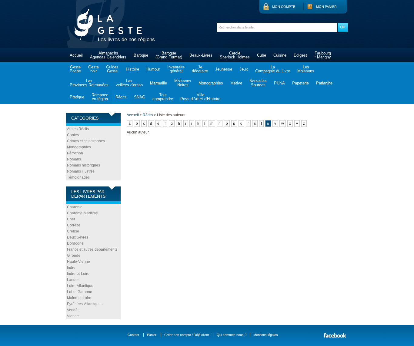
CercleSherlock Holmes (235, 55)
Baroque (141, 55)
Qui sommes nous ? (231, 335)
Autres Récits (78, 129)
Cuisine (279, 55)
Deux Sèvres (77, 237)
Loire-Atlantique (80, 286)
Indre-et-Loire (78, 274)
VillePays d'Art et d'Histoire (200, 97)
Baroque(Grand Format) (168, 55)
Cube (261, 55)
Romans (74, 159)
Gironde (73, 255)
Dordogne (75, 243)
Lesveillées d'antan (129, 83)
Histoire (132, 69)
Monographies (211, 83)
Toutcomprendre (162, 97)
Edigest (300, 55)
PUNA (279, 83)
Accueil (76, 55)
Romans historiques (83, 165)
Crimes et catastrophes (86, 141)
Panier (151, 335)
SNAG (139, 97)
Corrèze (73, 225)
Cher (71, 219)
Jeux (243, 69)
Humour (153, 69)
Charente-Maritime (82, 213)
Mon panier (326, 6)
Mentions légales (265, 335)
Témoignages (78, 177)
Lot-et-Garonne (79, 292)
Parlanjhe (324, 83)
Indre (71, 267)
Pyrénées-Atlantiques (84, 304)
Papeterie (300, 83)
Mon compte (283, 6)
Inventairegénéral (176, 69)
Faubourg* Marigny (322, 55)
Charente (74, 207)
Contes (73, 135)
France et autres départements (92, 249)
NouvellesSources (258, 83)
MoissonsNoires (182, 83)
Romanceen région (100, 97)
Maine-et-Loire (79, 298)
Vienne (73, 316)
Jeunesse (223, 69)
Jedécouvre (200, 69)
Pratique (77, 97)
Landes (73, 280)
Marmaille (158, 83)
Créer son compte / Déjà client (186, 335)
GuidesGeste (112, 69)
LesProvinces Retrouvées (89, 83)
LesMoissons (305, 69)
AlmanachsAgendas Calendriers (108, 55)
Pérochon (75, 153)
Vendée (73, 310)
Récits (121, 97)
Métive (236, 83)
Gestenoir (93, 69)
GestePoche (75, 69)
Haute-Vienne (78, 261)
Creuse (73, 231)
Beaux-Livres (200, 55)
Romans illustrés (81, 171)
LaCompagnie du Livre (272, 69)
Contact (133, 335)
